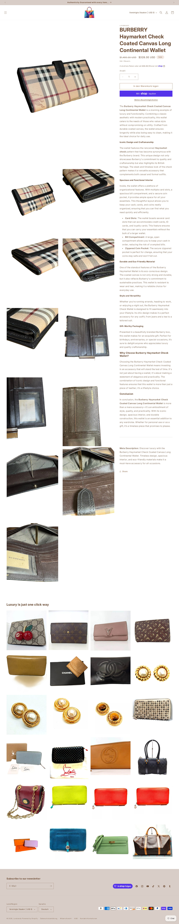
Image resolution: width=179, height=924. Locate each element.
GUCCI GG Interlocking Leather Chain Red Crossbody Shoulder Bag (27, 802)
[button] (5, 12)
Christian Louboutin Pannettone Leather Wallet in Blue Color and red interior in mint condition (27, 757)
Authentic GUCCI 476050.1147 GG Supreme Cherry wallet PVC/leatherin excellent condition (27, 630)
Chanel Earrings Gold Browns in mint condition (111, 715)
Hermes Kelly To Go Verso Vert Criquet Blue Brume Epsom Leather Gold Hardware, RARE (111, 844)
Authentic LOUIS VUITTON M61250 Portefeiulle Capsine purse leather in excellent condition (111, 630)
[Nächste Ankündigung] (174, 2)
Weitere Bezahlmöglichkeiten (146, 100)
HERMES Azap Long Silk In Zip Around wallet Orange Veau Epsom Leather (111, 801)
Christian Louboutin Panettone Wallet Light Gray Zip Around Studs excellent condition (153, 711)
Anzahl (122, 71)
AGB (75, 918)
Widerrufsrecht (66, 918)
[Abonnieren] (51, 886)
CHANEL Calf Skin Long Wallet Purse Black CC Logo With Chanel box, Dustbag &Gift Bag (111, 671)
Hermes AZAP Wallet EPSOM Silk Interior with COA (27, 844)
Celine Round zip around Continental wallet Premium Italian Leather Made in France (27, 673)
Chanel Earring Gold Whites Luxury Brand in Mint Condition (153, 672)
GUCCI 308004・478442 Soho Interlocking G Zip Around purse (111, 756)
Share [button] (125, 471)
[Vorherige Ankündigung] (5, 2)
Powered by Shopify (30, 918)
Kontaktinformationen (88, 918)
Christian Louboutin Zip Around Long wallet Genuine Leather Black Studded (69, 758)
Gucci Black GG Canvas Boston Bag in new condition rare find (153, 757)
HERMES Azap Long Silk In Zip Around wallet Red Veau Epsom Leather (153, 798)
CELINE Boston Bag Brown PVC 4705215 (153, 841)
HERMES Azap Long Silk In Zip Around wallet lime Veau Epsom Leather (69, 796)
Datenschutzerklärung (48, 918)
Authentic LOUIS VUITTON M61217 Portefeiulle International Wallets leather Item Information (69, 630)
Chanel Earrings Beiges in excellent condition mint (27, 715)
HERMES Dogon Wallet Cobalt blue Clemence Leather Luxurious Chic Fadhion (69, 842)
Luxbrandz (17, 918)
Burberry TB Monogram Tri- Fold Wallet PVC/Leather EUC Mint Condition (153, 630)
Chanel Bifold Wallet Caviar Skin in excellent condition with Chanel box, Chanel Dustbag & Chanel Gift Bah (69, 673)
